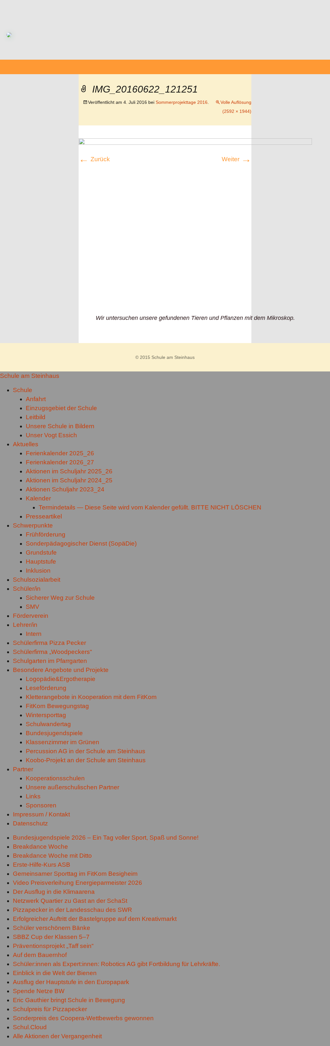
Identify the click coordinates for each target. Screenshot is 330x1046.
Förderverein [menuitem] (30, 615)
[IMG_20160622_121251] (195, 225)
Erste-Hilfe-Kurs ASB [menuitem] (41, 864)
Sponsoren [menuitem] (41, 805)
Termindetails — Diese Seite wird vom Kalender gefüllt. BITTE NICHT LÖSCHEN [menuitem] (150, 507)
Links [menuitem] (33, 796)
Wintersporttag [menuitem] (46, 715)
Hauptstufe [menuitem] (41, 561)
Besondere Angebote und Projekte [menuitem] (61, 669)
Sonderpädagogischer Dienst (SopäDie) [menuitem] (81, 543)
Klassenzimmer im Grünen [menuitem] (62, 742)
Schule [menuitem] (22, 390)
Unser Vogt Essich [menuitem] (51, 435)
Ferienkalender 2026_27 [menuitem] (60, 462)
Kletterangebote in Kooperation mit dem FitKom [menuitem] (91, 697)
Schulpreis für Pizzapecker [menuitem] (50, 1009)
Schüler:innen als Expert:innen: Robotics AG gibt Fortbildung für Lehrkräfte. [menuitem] (116, 964)
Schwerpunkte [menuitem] (33, 525)
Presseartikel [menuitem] (44, 516)
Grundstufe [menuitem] (41, 552)
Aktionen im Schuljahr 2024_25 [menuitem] (69, 480)
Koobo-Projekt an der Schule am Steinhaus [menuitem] (86, 760)
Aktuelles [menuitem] (25, 444)
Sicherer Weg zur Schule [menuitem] (60, 597)
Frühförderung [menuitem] (45, 534)
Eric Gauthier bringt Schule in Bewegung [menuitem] (69, 1000)
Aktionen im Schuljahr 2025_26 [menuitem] (69, 471)
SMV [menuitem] (32, 606)
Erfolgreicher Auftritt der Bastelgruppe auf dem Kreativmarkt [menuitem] (95, 918)
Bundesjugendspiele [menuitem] (54, 733)
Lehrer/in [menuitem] (25, 624)
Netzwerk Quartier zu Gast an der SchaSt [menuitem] (70, 900)
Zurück (94, 159)
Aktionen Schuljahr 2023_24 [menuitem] (65, 489)
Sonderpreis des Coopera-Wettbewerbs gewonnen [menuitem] (83, 1018)
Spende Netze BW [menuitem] (38, 991)
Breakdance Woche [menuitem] (40, 846)
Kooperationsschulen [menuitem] (55, 778)
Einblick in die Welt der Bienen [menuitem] (55, 973)
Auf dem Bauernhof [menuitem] (40, 955)
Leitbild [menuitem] (35, 417)
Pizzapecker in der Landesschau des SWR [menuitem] (72, 909)
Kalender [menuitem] (38, 498)
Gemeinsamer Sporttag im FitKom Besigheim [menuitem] (75, 873)
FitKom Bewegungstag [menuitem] (57, 706)
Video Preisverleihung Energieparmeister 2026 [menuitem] (77, 882)
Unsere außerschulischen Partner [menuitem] (72, 787)
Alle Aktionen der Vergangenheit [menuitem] (57, 1036)
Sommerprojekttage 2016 (182, 102)
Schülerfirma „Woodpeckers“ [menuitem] (52, 651)
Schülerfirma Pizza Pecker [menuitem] (49, 642)
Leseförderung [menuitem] (46, 688)
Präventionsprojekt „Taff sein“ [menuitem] (53, 945)
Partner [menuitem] (23, 769)
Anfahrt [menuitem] (36, 399)
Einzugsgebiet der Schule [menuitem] (61, 408)
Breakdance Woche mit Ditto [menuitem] (52, 855)
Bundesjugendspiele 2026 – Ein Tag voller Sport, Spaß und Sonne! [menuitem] (106, 837)
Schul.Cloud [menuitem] (30, 1027)
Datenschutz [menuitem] (30, 823)
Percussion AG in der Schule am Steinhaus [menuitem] (85, 751)
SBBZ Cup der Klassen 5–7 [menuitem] (51, 936)
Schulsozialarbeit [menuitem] (36, 579)
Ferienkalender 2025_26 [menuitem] (60, 453)
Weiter (236, 159)
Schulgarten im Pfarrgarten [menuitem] (50, 660)
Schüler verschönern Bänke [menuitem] (51, 927)
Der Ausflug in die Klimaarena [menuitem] (54, 891)
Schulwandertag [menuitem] (48, 724)
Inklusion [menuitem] (38, 570)
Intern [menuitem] (34, 633)
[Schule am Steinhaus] (165, 30)
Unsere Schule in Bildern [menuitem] (60, 426)
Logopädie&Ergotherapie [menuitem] (60, 679)
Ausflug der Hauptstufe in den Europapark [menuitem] (71, 982)
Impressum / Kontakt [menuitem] (41, 814)
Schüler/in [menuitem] (27, 588)
